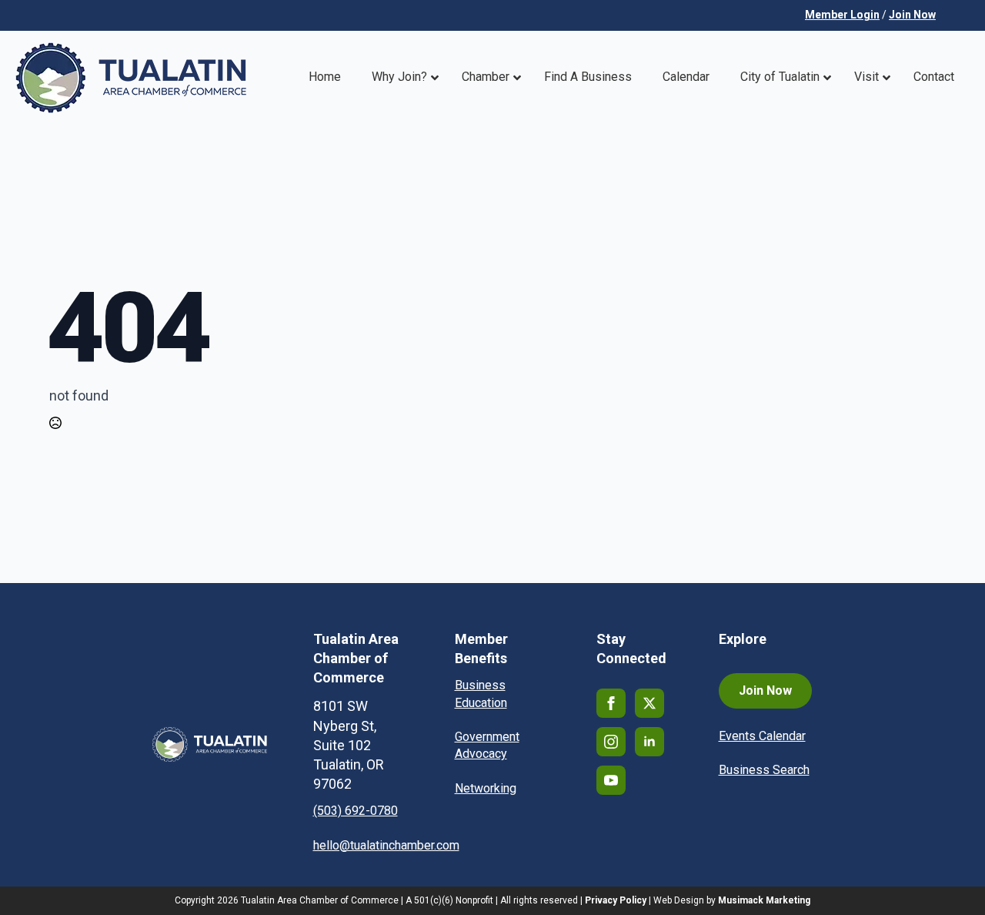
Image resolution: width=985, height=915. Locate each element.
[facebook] (611, 703)
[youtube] (611, 780)
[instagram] (611, 741)
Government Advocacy (487, 745)
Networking (485, 788)
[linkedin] (649, 741)
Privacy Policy (615, 900)
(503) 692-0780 (355, 810)
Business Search (764, 769)
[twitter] (649, 703)
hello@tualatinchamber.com (386, 845)
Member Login (842, 14)
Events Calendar (762, 736)
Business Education (481, 693)
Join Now (912, 14)
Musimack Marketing (764, 900)
